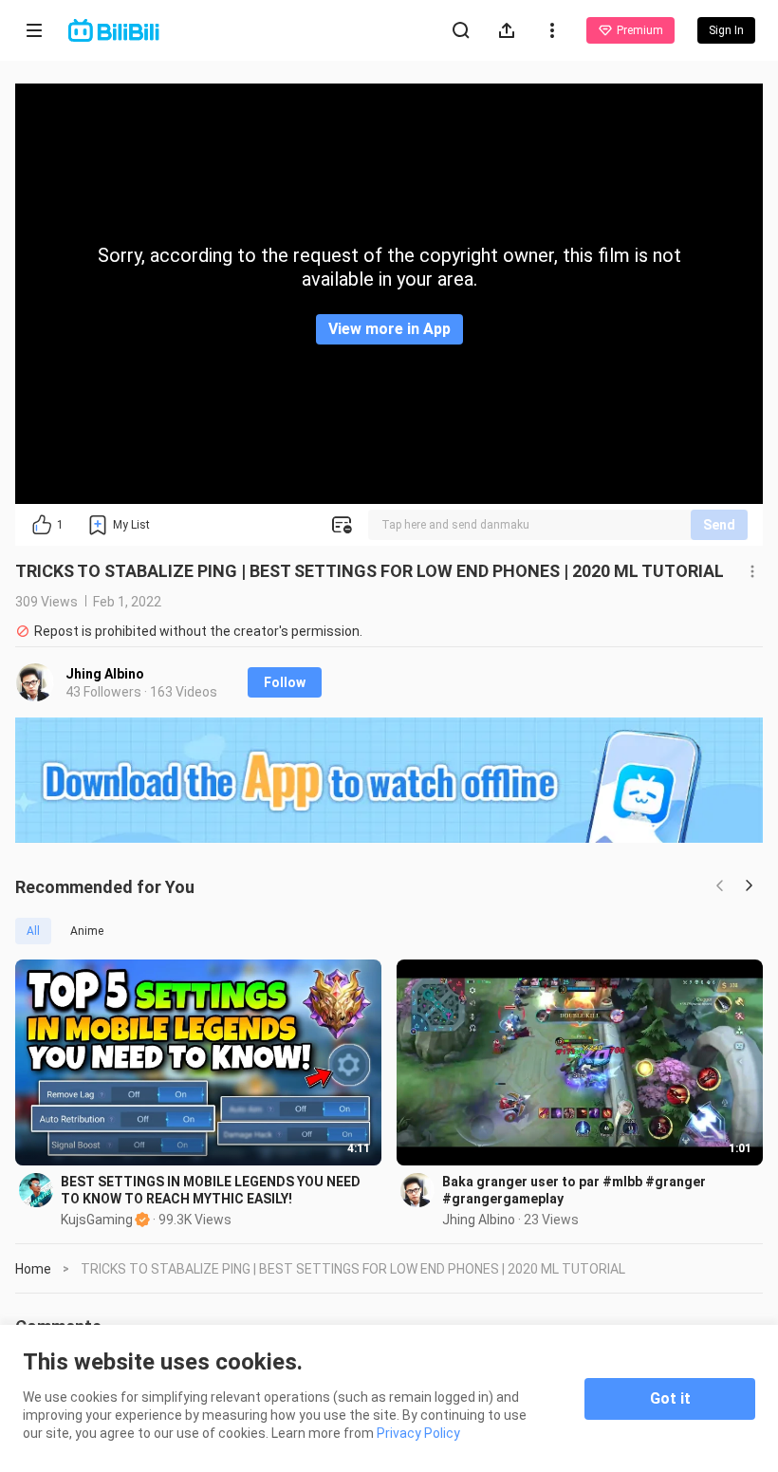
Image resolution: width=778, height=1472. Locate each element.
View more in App (389, 329)
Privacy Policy (418, 1433)
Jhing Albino (104, 673)
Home (33, 1268)
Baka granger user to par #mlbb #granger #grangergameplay (574, 1190)
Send (719, 524)
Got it (670, 1398)
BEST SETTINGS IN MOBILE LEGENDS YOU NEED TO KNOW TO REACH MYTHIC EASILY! (211, 1190)
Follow (285, 682)
